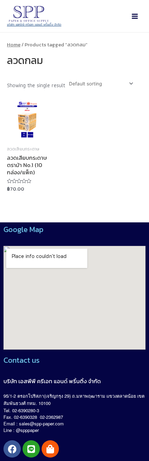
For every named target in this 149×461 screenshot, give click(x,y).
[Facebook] (12, 449)
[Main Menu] (135, 16)
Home (13, 44)
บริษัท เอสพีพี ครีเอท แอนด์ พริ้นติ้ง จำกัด (34, 24)
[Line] (31, 449)
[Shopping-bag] (50, 449)
